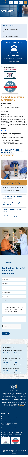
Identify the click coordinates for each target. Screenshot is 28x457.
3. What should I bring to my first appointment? (12, 203)
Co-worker (20, 307)
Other (15, 311)
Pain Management (8, 432)
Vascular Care (6, 436)
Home (3, 19)
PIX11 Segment (8, 311)
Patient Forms (4, 131)
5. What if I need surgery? (10, 216)
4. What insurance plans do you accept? (12, 210)
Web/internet (8, 309)
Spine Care (6, 430)
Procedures (10, 19)
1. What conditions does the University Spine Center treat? (11, 182)
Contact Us (19, 430)
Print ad (15, 309)
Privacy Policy (20, 432)
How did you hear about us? (8, 301)
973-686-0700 (14, 55)
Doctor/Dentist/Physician (11, 305)
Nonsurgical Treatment (10, 34)
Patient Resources (21, 428)
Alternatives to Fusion (10, 31)
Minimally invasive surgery (11, 29)
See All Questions (6, 155)
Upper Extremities (8, 434)
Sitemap (18, 434)
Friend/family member (10, 307)
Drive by (22, 309)
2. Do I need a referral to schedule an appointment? (12, 197)
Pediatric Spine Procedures (11, 36)
